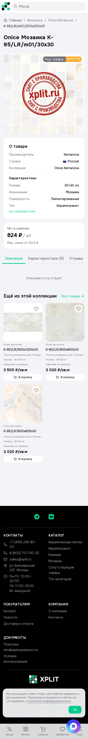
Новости (10, 617)
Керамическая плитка (65, 542)
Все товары (71, 296)
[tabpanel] (44, 278)
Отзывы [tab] (76, 258)
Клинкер (55, 555)
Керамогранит (60, 548)
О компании (58, 611)
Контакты (56, 617)
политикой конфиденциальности (49, 701)
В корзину (25, 377)
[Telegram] (36, 516)
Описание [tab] (14, 258)
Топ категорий (60, 579)
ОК (75, 710)
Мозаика (55, 561)
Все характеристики (22, 211)
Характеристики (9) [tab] (46, 258)
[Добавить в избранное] (36, 309)
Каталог (10, 611)
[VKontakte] (51, 516)
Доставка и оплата (18, 624)
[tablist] (44, 258)
